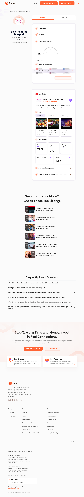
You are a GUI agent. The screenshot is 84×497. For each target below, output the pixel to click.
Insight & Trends (51, 419)
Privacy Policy (26, 429)
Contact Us (25, 412)
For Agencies (12, 416)
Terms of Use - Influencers (30, 426)
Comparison (50, 426)
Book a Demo (65, 3)
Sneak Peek (51, 348)
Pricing (24, 416)
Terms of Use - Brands (28, 422)
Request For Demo (32, 348)
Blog (48, 422)
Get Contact (63, 78)
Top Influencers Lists (53, 412)
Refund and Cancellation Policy (31, 433)
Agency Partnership (52, 433)
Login (35, 3)
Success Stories (51, 416)
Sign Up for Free (48, 3)
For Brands (11, 412)
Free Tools (50, 429)
